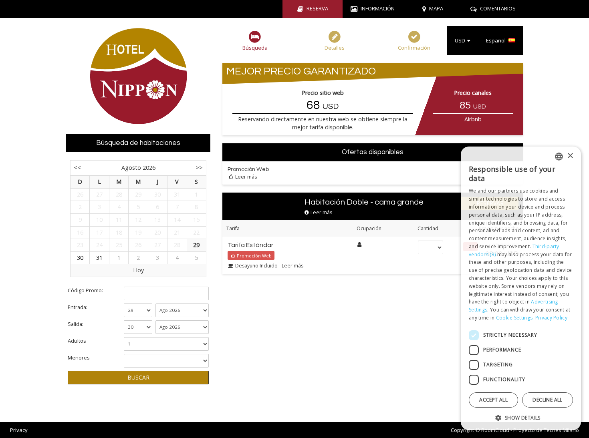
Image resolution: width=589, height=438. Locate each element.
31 (99, 257)
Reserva (317, 8)
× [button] (570, 156)
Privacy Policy (551, 317)
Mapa (436, 8)
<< (77, 167)
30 (80, 257)
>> (199, 167)
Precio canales (473, 92)
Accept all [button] (493, 399)
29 (196, 245)
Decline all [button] (547, 399)
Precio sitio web (323, 92)
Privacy (19, 430)
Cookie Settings (514, 317)
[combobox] (559, 157)
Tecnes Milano (561, 430)
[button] (521, 417)
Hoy (138, 270)
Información (378, 8)
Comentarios (498, 8)
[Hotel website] (138, 76)
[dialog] (521, 288)
